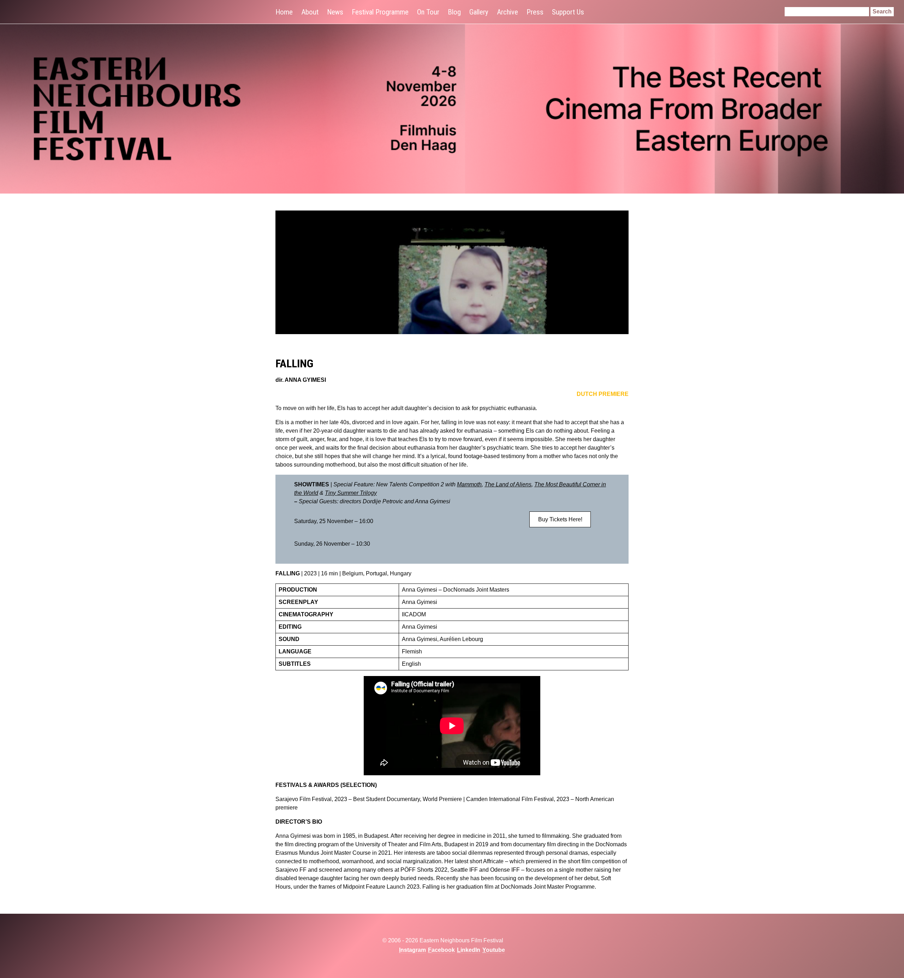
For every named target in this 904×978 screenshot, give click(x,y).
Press (535, 12)
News (335, 12)
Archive (507, 12)
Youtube (493, 950)
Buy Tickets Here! (560, 519)
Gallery (478, 12)
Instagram (412, 950)
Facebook (441, 950)
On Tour (428, 12)
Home (284, 12)
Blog (454, 12)
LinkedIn (468, 950)
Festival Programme (380, 12)
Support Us (568, 12)
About (310, 12)
